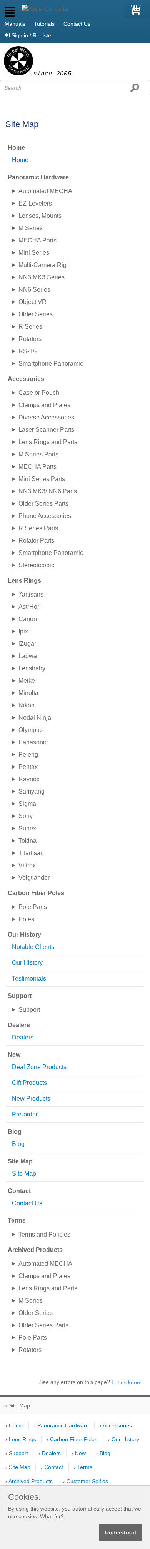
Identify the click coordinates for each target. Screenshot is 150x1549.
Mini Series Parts (41, 479)
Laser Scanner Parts (46, 429)
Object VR (32, 302)
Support (29, 1009)
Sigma (27, 803)
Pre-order (25, 1114)
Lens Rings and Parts (47, 442)
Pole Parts (32, 907)
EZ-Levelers (35, 203)
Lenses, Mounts (40, 215)
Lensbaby (31, 668)
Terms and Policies (44, 1234)
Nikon (26, 705)
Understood (120, 1532)
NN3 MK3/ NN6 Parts (47, 491)
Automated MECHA (45, 191)
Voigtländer (34, 877)
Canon (27, 619)
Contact (53, 1467)
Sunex (27, 828)
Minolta (28, 693)
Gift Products (29, 1082)
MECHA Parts (37, 240)
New (80, 1453)
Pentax (28, 767)
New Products (31, 1098)
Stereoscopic (36, 565)
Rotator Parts (36, 540)
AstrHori (29, 606)
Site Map (24, 1173)
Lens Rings (22, 1439)
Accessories (117, 1425)
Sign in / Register (32, 35)
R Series (30, 326)
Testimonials (29, 978)
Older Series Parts (43, 503)
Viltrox (27, 865)
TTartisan (31, 853)
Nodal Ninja (34, 717)
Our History (27, 962)
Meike (26, 680)
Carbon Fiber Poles (73, 1439)
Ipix (23, 631)
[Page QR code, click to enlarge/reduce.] (45, 9)
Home (20, 160)
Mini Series (33, 252)
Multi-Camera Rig (42, 265)
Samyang (31, 791)
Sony (25, 816)
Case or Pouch (38, 392)
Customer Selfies (87, 1481)
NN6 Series (34, 289)
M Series (30, 228)
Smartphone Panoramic (50, 363)
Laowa (27, 656)
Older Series (35, 314)
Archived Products (30, 1481)
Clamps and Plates (44, 405)
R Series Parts (38, 528)
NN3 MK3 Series (41, 277)
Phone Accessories (44, 516)
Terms (84, 1467)
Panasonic (33, 742)
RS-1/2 (28, 351)
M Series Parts (38, 454)
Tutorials (44, 24)
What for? (52, 1516)
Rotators (30, 339)
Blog (18, 1144)
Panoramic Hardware (63, 1425)
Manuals (15, 24)
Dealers (22, 1037)
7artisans (30, 594)
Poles (26, 919)
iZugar (27, 643)
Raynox (29, 779)
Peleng (28, 754)
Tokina (27, 840)
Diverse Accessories (46, 417)
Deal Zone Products (39, 1067)
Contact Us (76, 24)
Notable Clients (33, 947)
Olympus (30, 730)
